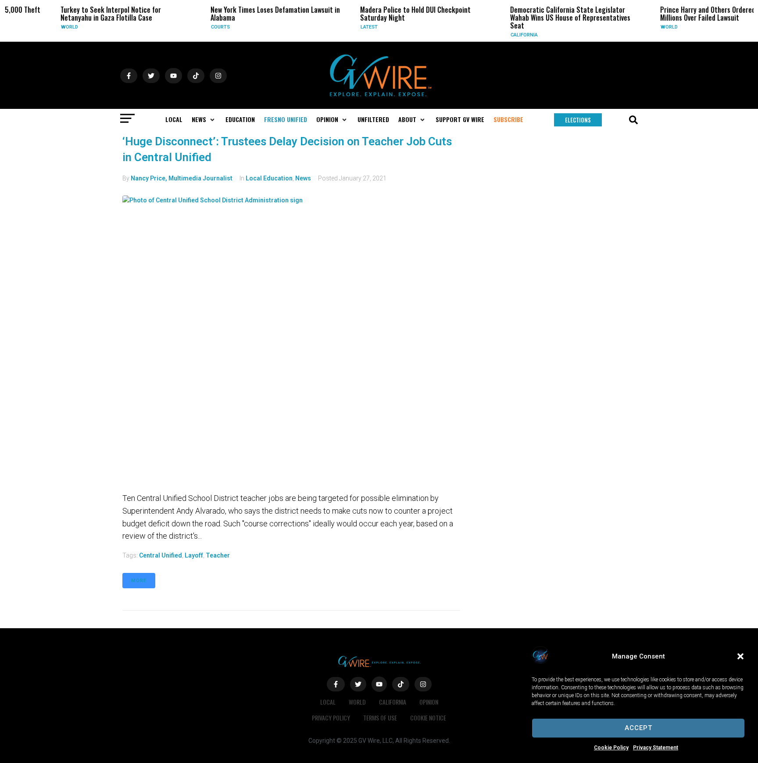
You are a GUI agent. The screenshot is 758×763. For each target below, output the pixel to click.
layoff (194, 555)
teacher (218, 555)
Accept (638, 728)
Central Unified (160, 555)
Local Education (269, 178)
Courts (204, 27)
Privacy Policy (331, 717)
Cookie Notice (428, 717)
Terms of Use (380, 717)
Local (328, 701)
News (303, 178)
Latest (352, 27)
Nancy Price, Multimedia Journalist (181, 178)
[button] (740, 656)
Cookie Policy (611, 748)
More (139, 580)
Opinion (428, 701)
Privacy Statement (655, 748)
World (53, 27)
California (508, 35)
